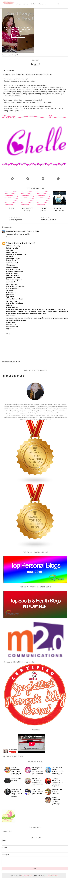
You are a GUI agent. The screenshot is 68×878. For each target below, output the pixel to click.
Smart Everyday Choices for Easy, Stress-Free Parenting (18, 30)
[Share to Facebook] (27, 178)
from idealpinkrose (18, 74)
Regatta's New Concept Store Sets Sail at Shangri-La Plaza (37, 792)
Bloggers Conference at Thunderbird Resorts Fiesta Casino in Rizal (56, 801)
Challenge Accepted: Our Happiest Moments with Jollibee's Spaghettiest (57, 782)
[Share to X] (12, 178)
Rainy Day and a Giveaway (16, 779)
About (26, 4)
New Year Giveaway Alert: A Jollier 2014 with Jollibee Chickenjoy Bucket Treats (16, 771)
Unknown (9, 243)
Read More (17, 35)
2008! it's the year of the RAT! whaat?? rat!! (57, 791)
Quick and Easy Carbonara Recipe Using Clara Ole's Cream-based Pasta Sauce (37, 782)
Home (19, 4)
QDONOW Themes (51, 875)
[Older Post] (51, 222)
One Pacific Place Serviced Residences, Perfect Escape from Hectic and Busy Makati (57, 771)
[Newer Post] (19, 222)
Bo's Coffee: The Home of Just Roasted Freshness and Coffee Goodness (16, 793)
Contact (33, 4)
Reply (8, 237)
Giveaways (42, 4)
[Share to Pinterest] (58, 178)
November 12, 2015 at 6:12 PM (24, 243)
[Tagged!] (43, 178)
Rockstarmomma (27, 875)
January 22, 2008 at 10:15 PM (28, 231)
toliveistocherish (12, 231)
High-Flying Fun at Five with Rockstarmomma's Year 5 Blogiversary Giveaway (37, 771)
